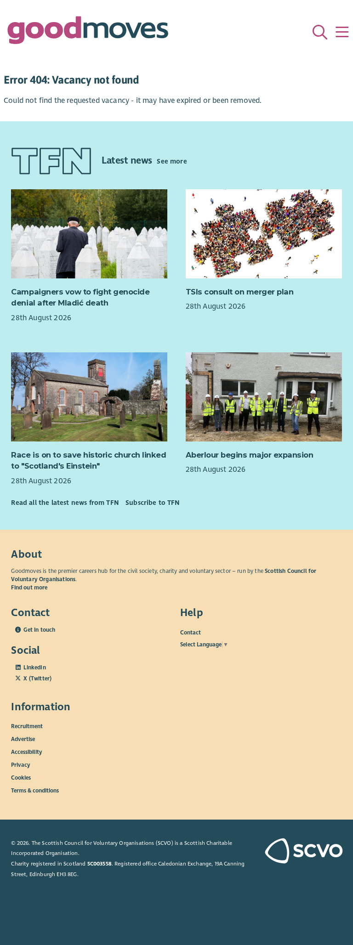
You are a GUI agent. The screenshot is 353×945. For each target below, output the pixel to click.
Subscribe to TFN (152, 502)
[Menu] (342, 32)
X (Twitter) (37, 678)
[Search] (320, 32)
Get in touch (39, 630)
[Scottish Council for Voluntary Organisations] (303, 852)
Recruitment (27, 726)
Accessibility (26, 752)
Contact (190, 632)
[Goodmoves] (87, 32)
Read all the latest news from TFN (64, 502)
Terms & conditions (35, 790)
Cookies (21, 778)
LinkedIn (34, 667)
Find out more (29, 587)
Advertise (23, 739)
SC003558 (99, 863)
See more (172, 161)
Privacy (20, 765)
